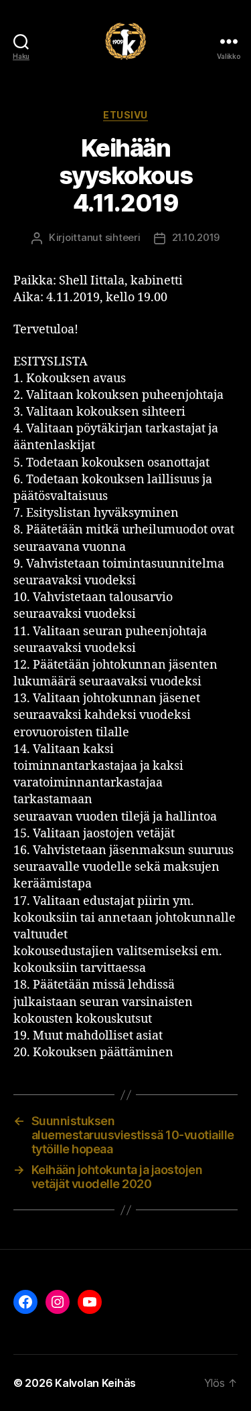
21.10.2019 (196, 237)
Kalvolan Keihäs (95, 1383)
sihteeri (123, 237)
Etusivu (125, 114)
